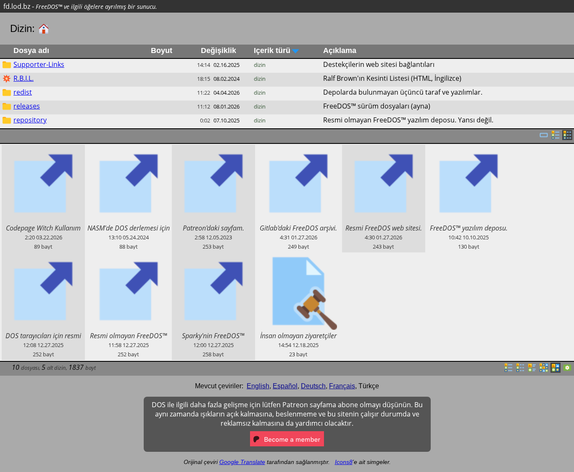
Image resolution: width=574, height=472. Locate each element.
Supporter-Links (38, 64)
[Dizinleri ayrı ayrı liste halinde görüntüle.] (555, 137)
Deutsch (313, 386)
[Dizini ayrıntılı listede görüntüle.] (520, 370)
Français (342, 386)
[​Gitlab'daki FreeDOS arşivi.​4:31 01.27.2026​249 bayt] (298, 149)
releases (26, 106)
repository (30, 120)
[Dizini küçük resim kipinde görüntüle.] (544, 370)
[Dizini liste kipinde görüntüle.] (508, 370)
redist (22, 92)
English (258, 386)
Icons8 (344, 462)
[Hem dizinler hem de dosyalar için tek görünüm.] (544, 137)
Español (285, 386)
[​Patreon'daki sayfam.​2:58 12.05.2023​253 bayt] (213, 149)
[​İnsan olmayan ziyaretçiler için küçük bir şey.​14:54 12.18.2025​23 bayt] (298, 257)
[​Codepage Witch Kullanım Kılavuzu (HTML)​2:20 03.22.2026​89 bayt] (43, 149)
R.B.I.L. (23, 78)
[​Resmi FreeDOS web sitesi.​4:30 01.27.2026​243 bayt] (383, 149)
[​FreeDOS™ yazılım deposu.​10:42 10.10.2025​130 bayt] (468, 149)
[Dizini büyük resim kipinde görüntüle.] (567, 370)
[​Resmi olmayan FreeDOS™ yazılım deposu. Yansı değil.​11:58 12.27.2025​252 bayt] (128, 257)
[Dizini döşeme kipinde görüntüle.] (532, 370)
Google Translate (242, 462)
